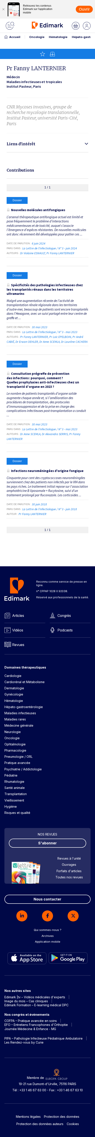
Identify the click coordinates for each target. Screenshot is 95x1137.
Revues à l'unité (69, 858)
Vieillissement (14, 800)
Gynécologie (13, 694)
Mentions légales (28, 1116)
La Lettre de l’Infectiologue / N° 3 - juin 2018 (50, 509)
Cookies (73, 1124)
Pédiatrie (10, 775)
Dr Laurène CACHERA (74, 342)
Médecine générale (18, 725)
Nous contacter (47, 899)
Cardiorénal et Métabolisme (24, 682)
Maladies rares (15, 719)
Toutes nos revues (69, 877)
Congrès (64, 615)
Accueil (14, 37)
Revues (18, 644)
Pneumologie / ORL (18, 756)
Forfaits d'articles (69, 871)
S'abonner (47, 843)
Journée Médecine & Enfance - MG (30, 1029)
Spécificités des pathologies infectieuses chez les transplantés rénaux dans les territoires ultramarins (45, 289)
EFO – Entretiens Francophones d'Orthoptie (36, 1025)
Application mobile (47, 941)
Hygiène (10, 806)
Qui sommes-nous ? (47, 930)
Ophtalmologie (15, 744)
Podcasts (65, 630)
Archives (48, 936)
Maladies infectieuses (20, 713)
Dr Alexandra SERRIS (55, 434)
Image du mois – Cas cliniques (26, 1001)
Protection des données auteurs (39, 1124)
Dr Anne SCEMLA (49, 342)
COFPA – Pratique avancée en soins (30, 1021)
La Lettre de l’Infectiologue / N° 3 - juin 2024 (50, 248)
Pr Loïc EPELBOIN (60, 337)
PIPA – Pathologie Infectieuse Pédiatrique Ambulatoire (43, 1038)
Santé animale (14, 788)
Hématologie (58, 37)
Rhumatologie (14, 781)
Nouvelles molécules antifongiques (38, 210)
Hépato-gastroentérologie (23, 707)
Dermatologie (14, 688)
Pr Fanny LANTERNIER (60, 253)
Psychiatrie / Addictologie (23, 769)
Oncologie (36, 37)
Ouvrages (69, 864)
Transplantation (15, 794)
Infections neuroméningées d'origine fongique (47, 471)
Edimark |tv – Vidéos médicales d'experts (34, 997)
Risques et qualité (17, 813)
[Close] (3, 9)
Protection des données (61, 1116)
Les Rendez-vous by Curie (24, 1042)
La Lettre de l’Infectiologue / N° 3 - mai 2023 (50, 332)
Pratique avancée (17, 763)
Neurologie (12, 732)
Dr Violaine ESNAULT (32, 253)
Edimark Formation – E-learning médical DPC (36, 1005)
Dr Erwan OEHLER (26, 342)
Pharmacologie (15, 750)
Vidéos (17, 630)
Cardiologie (12, 676)
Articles (18, 615)
